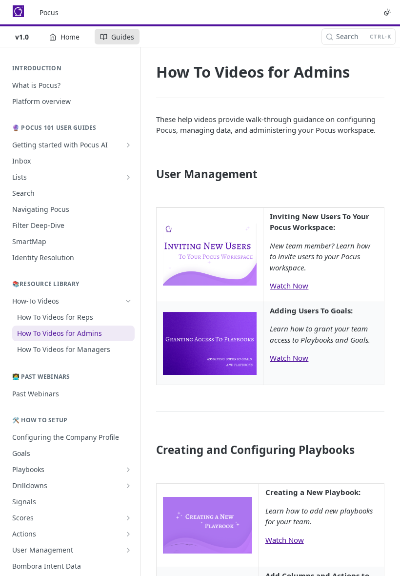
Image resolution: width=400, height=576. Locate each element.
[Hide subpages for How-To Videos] (128, 301)
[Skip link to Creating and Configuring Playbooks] (149, 450)
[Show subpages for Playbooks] (128, 469)
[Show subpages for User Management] (128, 550)
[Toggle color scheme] (387, 12)
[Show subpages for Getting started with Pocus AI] (128, 145)
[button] (210, 254)
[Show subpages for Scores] (128, 518)
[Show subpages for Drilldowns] (128, 486)
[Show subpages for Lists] (128, 177)
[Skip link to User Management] (149, 174)
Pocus (49, 12)
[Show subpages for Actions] (128, 534)
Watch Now (289, 285)
